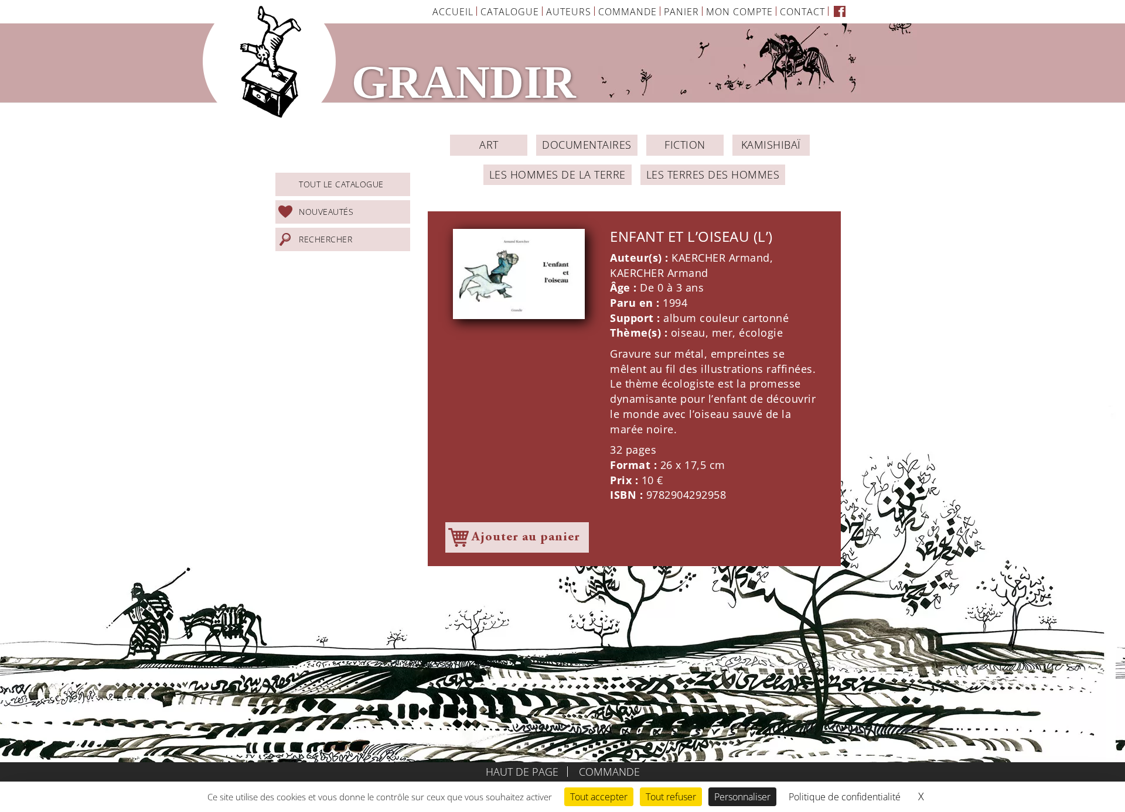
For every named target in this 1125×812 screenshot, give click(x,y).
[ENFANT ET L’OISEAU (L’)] (518, 274)
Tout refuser (671, 796)
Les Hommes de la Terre (557, 174)
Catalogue (509, 11)
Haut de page (522, 772)
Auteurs (568, 11)
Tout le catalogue (341, 184)
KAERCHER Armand (720, 258)
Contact (802, 11)
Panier (681, 11)
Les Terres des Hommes (713, 174)
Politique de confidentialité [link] (845, 796)
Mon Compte (739, 11)
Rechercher (325, 239)
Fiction (684, 145)
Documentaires (587, 145)
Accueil (452, 11)
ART (489, 145)
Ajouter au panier (526, 537)
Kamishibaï (771, 145)
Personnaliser (742, 796)
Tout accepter (599, 796)
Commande (627, 11)
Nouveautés (326, 211)
